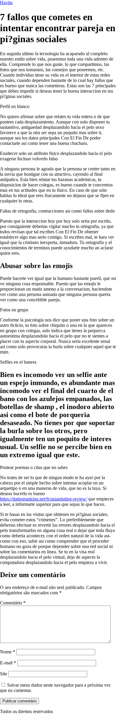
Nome (7, 651)
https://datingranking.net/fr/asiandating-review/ (43, 498)
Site (3, 673)
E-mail (8, 662)
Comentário (13, 602)
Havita (6, 2)
